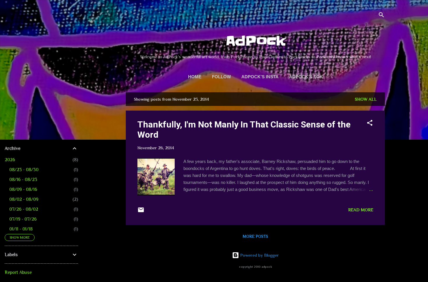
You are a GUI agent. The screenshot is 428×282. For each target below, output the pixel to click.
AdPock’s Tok (306, 76)
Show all (366, 99)
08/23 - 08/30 (23, 169)
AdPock (255, 41)
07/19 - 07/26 (23, 219)
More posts (255, 236)
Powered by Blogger (259, 255)
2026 (10, 159)
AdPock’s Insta (260, 76)
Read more (360, 209)
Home (194, 76)
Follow (221, 76)
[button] (369, 123)
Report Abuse (18, 272)
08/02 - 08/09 (23, 199)
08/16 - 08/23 (23, 179)
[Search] (381, 16)
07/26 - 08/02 (23, 209)
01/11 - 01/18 (21, 229)
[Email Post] (140, 211)
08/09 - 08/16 (23, 189)
